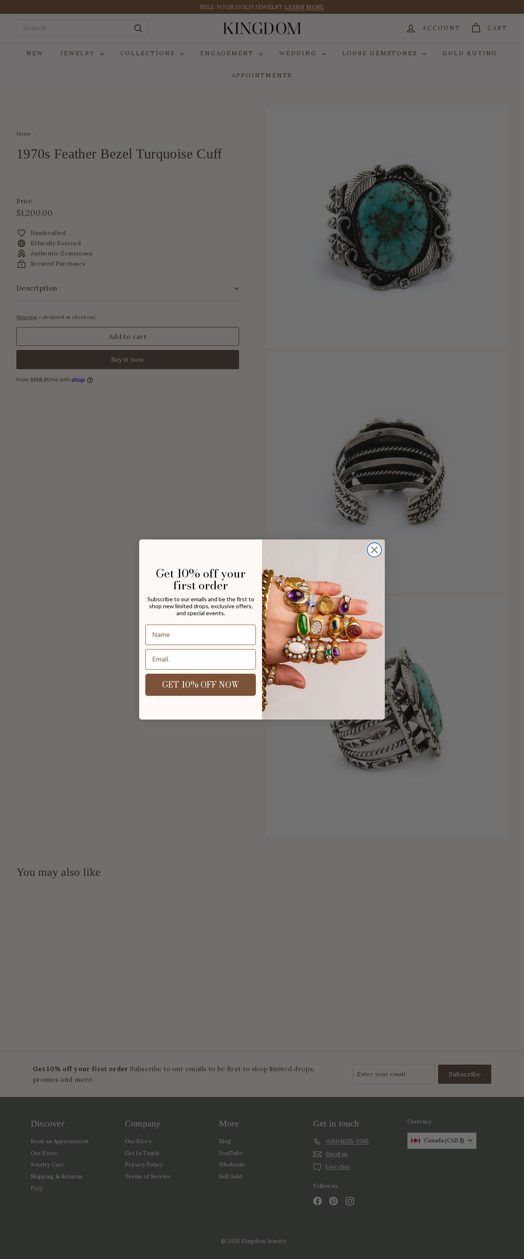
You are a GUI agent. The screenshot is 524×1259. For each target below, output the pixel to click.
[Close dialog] (374, 550)
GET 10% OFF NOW (200, 684)
